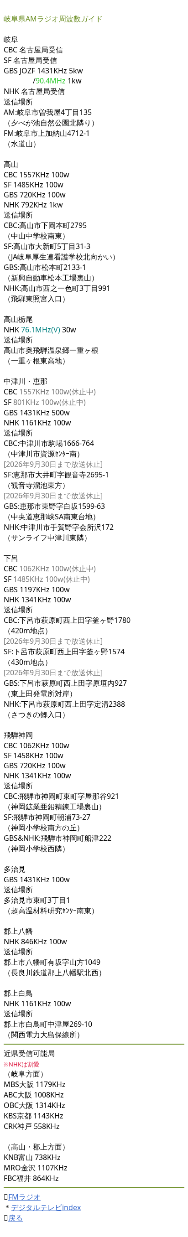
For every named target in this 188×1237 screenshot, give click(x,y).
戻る (15, 1218)
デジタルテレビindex (46, 1207)
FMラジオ (24, 1197)
